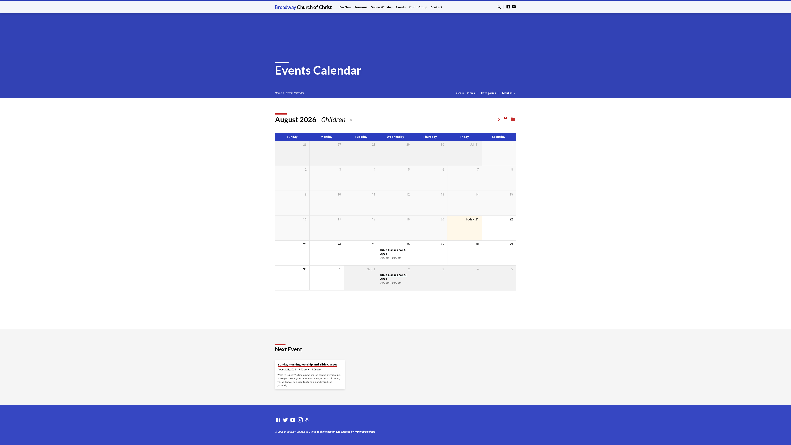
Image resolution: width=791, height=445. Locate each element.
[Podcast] (307, 420)
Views (471, 93)
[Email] (513, 6)
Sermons (361, 7)
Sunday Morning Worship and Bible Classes (307, 364)
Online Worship (382, 7)
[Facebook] (508, 6)
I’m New (345, 7)
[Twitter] (285, 420)
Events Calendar (295, 93)
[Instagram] (300, 420)
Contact (436, 7)
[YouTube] (293, 420)
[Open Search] (499, 7)
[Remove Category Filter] (351, 119)
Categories (489, 93)
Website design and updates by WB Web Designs (346, 431)
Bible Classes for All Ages (393, 252)
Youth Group (418, 7)
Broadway (303, 7)
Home (278, 93)
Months (507, 93)
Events (401, 7)
